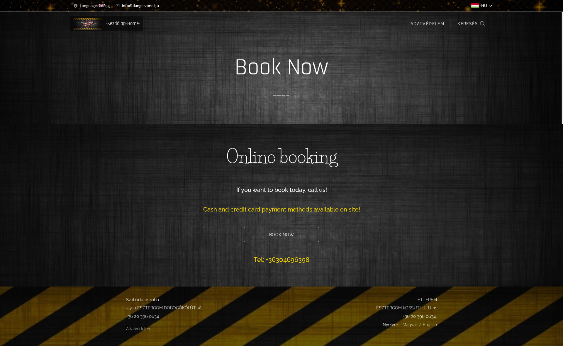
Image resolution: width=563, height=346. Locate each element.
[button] (471, 23)
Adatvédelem (139, 328)
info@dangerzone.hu (140, 5)
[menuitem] (426, 23)
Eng (106, 5)
